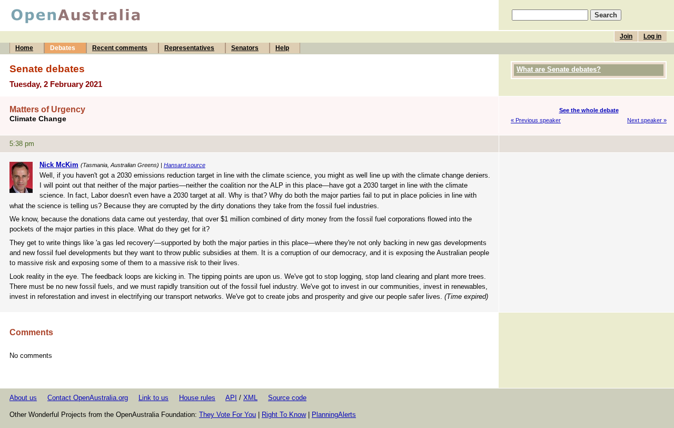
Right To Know (284, 415)
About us (23, 398)
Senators (245, 48)
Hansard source (184, 165)
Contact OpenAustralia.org (87, 398)
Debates (62, 48)
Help (282, 48)
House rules (197, 398)
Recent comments (119, 48)
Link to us (153, 398)
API (231, 398)
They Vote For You (227, 415)
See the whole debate (589, 110)
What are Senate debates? (559, 69)
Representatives (189, 48)
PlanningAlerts (334, 415)
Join (626, 36)
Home (24, 48)
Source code (287, 398)
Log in (652, 36)
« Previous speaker (536, 120)
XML (250, 398)
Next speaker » (647, 120)
